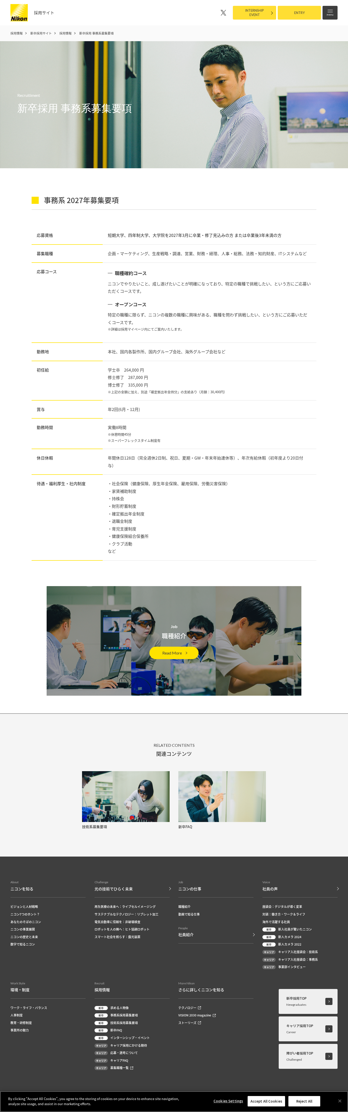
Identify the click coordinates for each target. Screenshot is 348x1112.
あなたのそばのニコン (25, 922)
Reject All (304, 1101)
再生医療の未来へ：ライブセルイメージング (125, 906)
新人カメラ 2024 (283, 937)
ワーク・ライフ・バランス (28, 1008)
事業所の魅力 (19, 1030)
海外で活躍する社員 (276, 922)
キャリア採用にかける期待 (121, 1045)
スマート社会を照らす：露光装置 (117, 937)
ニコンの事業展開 (22, 929)
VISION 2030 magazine (194, 1015)
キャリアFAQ (112, 1060)
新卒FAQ (110, 1030)
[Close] (339, 1100)
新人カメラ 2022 (283, 944)
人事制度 (16, 1015)
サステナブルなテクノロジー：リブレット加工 (126, 914)
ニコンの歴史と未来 (24, 937)
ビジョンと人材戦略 (24, 906)
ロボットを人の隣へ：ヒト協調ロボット (122, 929)
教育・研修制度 (21, 1022)
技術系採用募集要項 (118, 1022)
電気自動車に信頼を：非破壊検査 (117, 922)
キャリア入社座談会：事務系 (291, 959)
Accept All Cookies (266, 1101)
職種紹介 (184, 906)
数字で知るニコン (22, 944)
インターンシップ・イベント (124, 1037)
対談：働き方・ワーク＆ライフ (283, 914)
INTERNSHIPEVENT (254, 12)
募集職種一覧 (112, 1067)
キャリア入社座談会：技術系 (291, 952)
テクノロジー (187, 1008)
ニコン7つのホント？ (25, 914)
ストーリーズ (187, 1022)
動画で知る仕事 (189, 914)
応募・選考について (117, 1052)
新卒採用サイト (41, 33)
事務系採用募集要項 (118, 1015)
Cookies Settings (228, 1101)
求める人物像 (114, 1008)
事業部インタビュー (285, 967)
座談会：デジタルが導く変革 (282, 906)
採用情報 (16, 33)
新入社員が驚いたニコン (289, 929)
